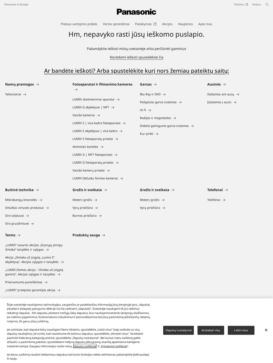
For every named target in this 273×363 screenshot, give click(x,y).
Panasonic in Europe (16, 4)
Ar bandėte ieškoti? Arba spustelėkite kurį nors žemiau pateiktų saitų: (136, 70)
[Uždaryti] (266, 330)
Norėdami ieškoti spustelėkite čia (136, 57)
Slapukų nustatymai (178, 330)
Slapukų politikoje (85, 346)
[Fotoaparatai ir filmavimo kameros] (103, 89)
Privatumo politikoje (114, 346)
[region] (136, 330)
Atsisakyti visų (211, 330)
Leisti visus (241, 330)
